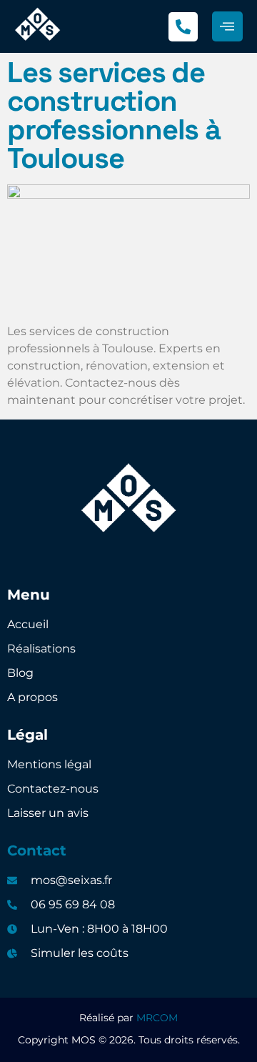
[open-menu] (227, 26)
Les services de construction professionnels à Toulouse (114, 115)
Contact (36, 850)
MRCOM (157, 1017)
